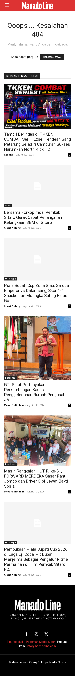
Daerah (9, 127)
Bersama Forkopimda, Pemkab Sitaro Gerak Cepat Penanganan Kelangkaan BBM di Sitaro (33, 217)
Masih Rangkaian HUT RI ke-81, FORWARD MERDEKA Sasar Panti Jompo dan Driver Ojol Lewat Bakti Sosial (36, 479)
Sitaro (8, 205)
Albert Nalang (12, 227)
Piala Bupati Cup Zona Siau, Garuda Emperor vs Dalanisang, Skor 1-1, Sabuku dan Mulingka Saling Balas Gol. (36, 293)
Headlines (10, 377)
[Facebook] (26, 634)
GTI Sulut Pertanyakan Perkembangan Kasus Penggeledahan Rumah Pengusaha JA (36, 392)
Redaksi (9, 154)
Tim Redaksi (15, 641)
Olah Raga (10, 278)
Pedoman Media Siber (40, 641)
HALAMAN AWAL (52, 57)
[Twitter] (46, 634)
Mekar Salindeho (14, 405)
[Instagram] (36, 634)
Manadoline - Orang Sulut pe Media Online (39, 662)
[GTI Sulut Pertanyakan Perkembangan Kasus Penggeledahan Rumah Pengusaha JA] (37, 348)
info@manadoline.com (41, 646)
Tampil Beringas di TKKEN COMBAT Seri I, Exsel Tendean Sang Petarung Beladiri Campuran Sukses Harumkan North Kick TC (37, 142)
